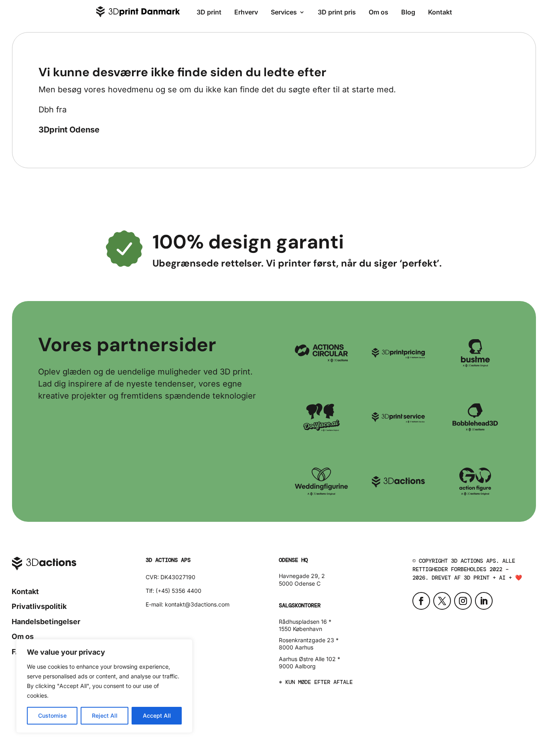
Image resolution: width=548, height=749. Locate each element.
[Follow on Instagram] (463, 601)
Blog (408, 12)
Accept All (157, 715)
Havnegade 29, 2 (302, 575)
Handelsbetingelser (46, 621)
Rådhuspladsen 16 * (305, 621)
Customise (52, 715)
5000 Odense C (300, 583)
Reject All (105, 715)
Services (284, 12)
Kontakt (440, 12)
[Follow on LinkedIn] (484, 601)
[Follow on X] (442, 601)
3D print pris (337, 12)
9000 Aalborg (297, 666)
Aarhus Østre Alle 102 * (309, 658)
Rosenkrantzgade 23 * (309, 640)
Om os (378, 12)
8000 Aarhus (296, 647)
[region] (104, 686)
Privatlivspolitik (39, 606)
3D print (209, 12)
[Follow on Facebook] (421, 601)
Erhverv (246, 12)
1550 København (300, 628)
